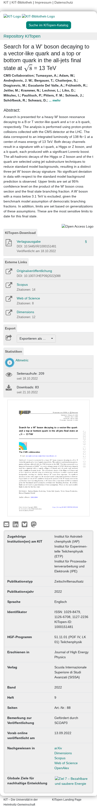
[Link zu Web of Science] (8, 300)
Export (10, 328)
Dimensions (25, 312)
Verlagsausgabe (29, 241)
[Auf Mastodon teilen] (34, 524)
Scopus (22, 284)
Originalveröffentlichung (34, 271)
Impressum (43, 2)
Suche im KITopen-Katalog (48, 25)
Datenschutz (63, 2)
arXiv (58, 748)
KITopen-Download (20, 233)
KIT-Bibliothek (22, 2)
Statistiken (13, 351)
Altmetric (22, 360)
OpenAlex (61, 768)
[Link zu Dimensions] (8, 314)
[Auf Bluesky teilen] (26, 524)
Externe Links (16, 262)
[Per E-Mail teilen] (7, 524)
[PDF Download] (8, 244)
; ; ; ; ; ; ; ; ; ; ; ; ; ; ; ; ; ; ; (46, 88)
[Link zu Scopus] (8, 287)
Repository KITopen (22, 36)
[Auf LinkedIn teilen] (16, 524)
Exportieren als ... (35, 338)
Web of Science (28, 298)
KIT (6, 2)
